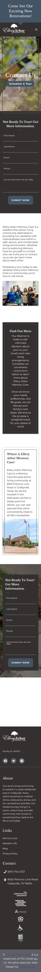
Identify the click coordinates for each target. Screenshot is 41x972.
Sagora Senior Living (18, 954)
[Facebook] (5, 761)
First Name (10, 135)
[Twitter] (13, 761)
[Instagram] (21, 761)
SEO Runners (27, 966)
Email (7, 157)
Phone (7, 168)
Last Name (9, 146)
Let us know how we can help (19, 179)
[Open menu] (36, 29)
